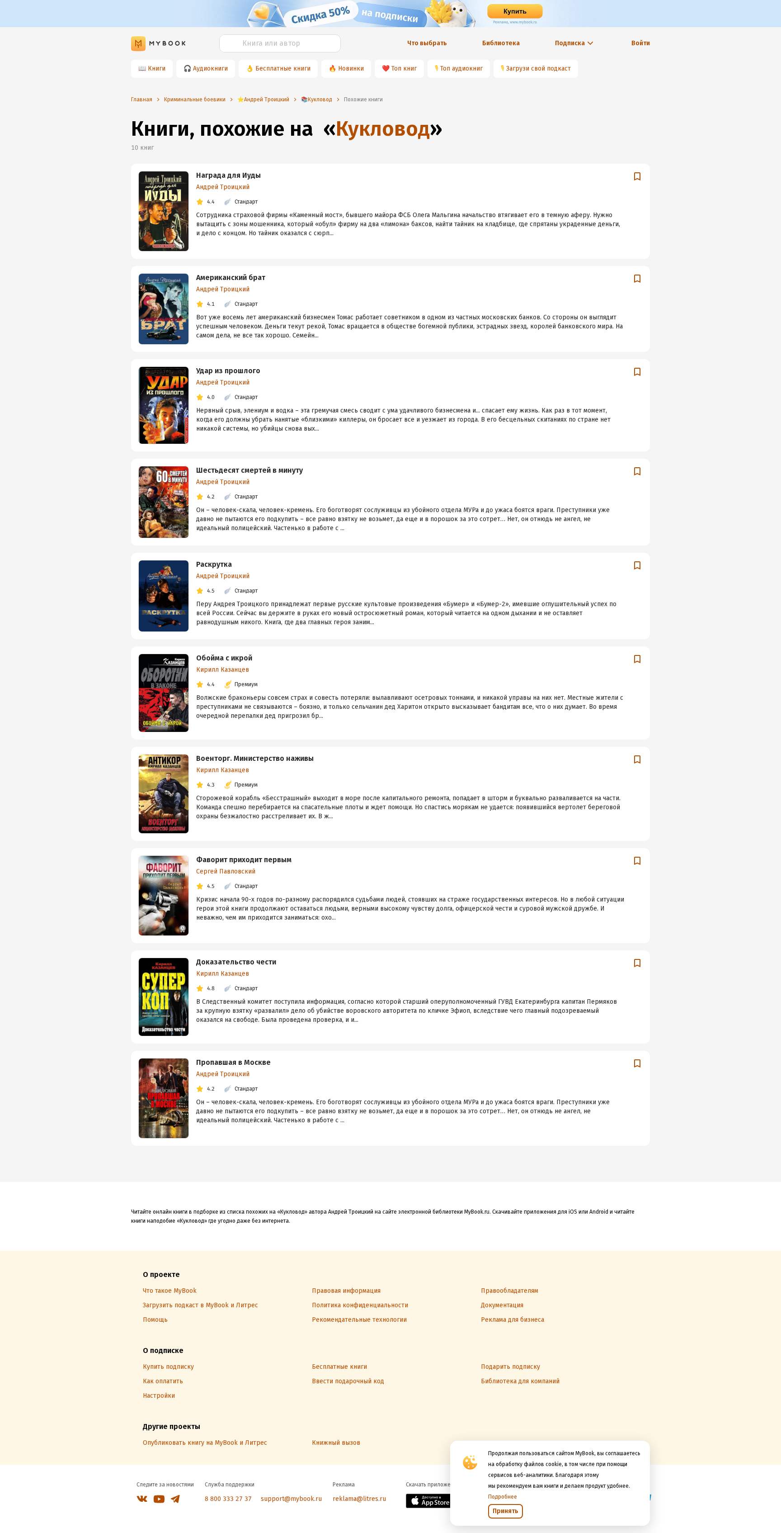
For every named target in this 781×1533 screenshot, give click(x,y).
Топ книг (404, 68)
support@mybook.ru (291, 1499)
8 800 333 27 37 (228, 1499)
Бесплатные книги (283, 68)
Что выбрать (427, 43)
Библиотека (501, 43)
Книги (156, 68)
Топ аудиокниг (461, 68)
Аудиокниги (210, 68)
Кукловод (383, 128)
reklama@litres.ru (359, 1499)
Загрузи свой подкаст (538, 68)
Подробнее (502, 1497)
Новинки (351, 68)
